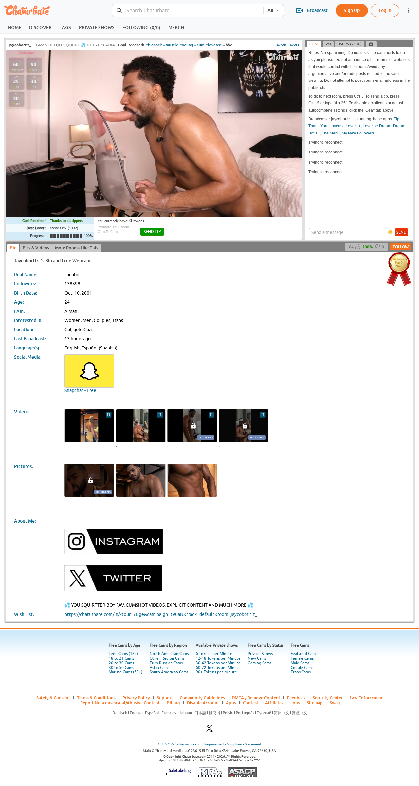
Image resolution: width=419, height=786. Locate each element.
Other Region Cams (167, 658)
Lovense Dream (377, 126)
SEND (401, 232)
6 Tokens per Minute (214, 654)
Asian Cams (159, 667)
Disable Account (203, 702)
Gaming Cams (259, 663)
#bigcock (153, 45)
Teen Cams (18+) (123, 654)
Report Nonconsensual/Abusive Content (120, 702)
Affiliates (274, 702)
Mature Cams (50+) (125, 672)
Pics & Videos (36, 247)
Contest (250, 702)
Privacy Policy (136, 697)
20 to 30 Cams (121, 663)
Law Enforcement (367, 697)
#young (186, 45)
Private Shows (260, 654)
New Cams (257, 658)
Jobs (295, 702)
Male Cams (300, 663)
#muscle (170, 45)
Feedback (296, 697)
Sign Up (352, 10)
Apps (231, 702)
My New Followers (358, 133)
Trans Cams (301, 672)
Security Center (328, 697)
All (270, 10)
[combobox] (187, 11)
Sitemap (315, 702)
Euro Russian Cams (166, 663)
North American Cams (169, 654)
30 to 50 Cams (121, 667)
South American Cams (169, 672)
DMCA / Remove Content (256, 697)
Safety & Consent (53, 697)
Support (165, 697)
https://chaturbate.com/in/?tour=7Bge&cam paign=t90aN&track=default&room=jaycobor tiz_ (160, 614)
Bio (13, 247)
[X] (209, 730)
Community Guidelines (202, 697)
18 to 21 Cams (121, 658)
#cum (199, 45)
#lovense (213, 45)
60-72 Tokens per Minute (218, 667)
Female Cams (302, 658)
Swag (335, 702)
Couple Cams (302, 667)
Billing (173, 702)
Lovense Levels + (345, 126)
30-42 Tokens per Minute (218, 663)
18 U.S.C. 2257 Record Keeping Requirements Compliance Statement (209, 744)
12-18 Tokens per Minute (218, 658)
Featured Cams (304, 654)
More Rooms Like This (76, 247)
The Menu (331, 133)
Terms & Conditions (96, 697)
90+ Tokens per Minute (216, 672)
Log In (385, 10)
